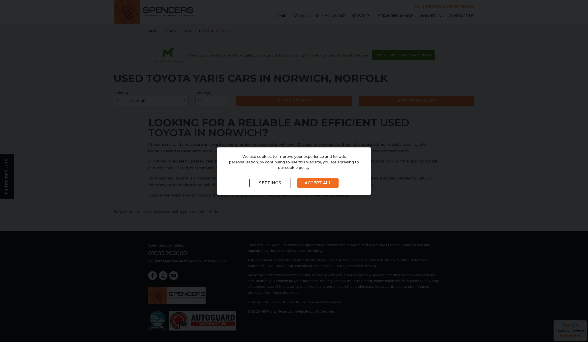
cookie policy (297, 167)
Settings (270, 182)
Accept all (318, 182)
